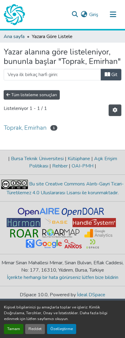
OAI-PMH (82, 166)
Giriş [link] (93, 14)
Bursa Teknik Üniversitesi (37, 158)
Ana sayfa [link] (14, 36)
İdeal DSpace (91, 294)
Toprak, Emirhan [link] (25, 128)
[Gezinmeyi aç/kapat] (112, 14)
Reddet (35, 329)
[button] (14, 14)
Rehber (60, 166)
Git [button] (113, 74)
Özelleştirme (61, 329)
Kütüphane (78, 158)
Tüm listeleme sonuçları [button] (33, 95)
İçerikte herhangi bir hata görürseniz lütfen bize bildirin (62, 277)
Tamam (13, 329)
